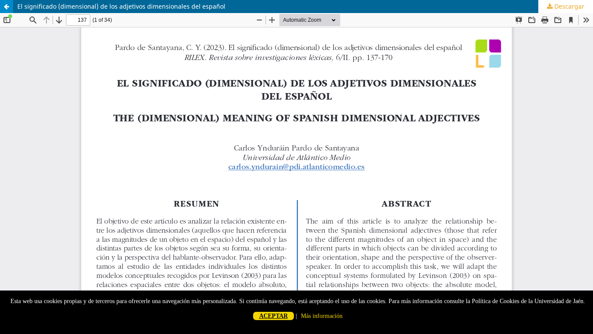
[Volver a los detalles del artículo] (6, 6)
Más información (322, 316)
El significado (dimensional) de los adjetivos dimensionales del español (121, 6)
